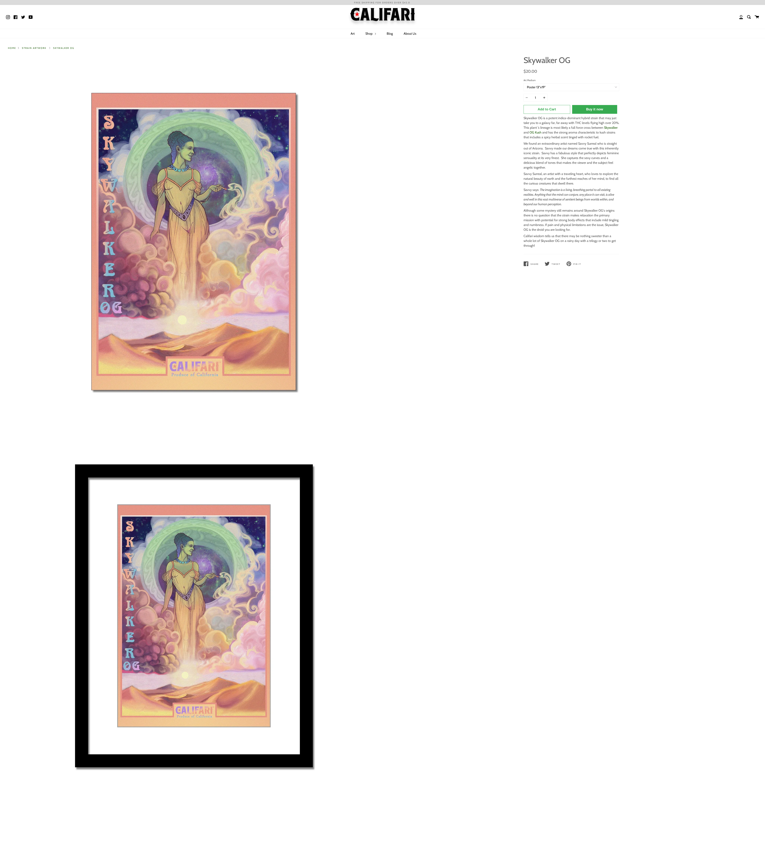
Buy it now (594, 109)
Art (353, 33)
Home (12, 48)
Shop (369, 33)
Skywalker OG (63, 48)
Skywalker (611, 128)
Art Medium (530, 80)
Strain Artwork (34, 48)
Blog (390, 33)
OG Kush (535, 132)
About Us (410, 33)
